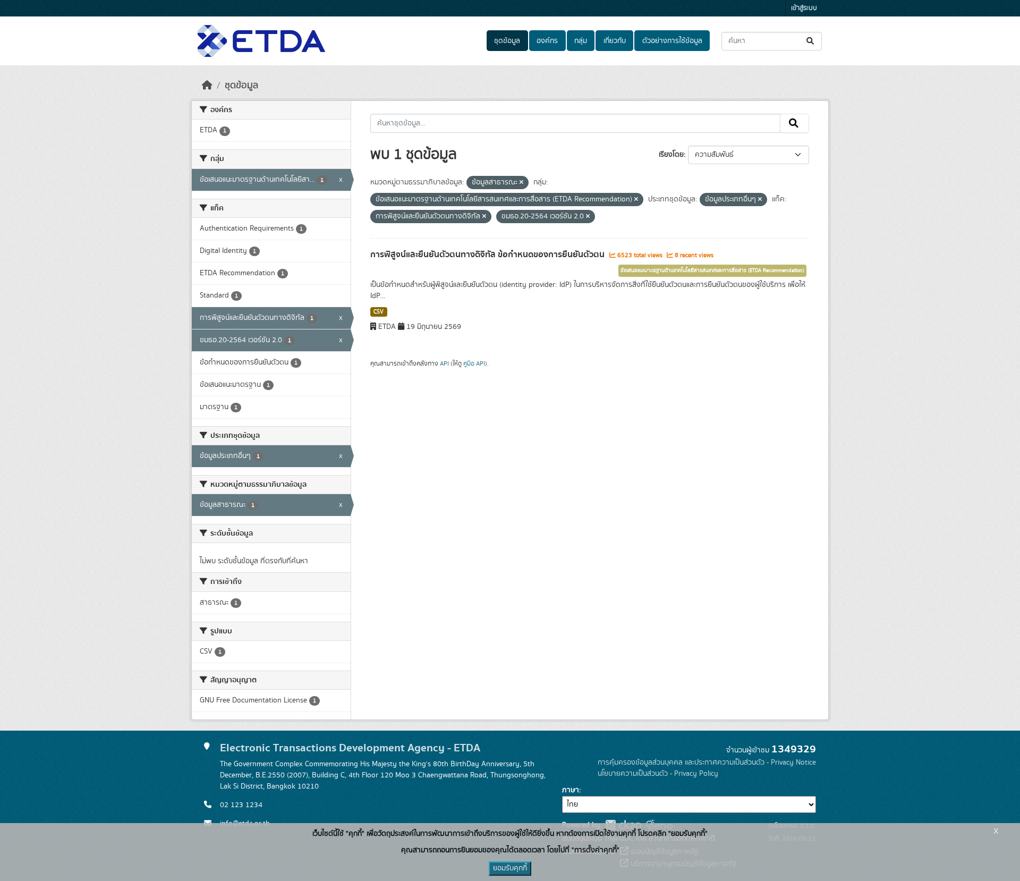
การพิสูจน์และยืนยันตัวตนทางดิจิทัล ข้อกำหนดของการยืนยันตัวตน (488, 254)
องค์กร (547, 41)
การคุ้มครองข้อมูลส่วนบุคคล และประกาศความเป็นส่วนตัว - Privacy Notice (707, 762)
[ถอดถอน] (521, 183)
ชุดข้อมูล (507, 41)
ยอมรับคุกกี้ (510, 868)
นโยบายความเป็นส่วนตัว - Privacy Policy (658, 773)
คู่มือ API (474, 363)
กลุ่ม (580, 41)
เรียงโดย (671, 154)
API (444, 363)
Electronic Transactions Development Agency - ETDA (350, 748)
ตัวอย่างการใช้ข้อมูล (672, 41)
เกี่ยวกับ (615, 41)
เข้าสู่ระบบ (804, 8)
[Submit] (811, 41)
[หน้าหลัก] (207, 85)
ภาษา (570, 790)
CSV (378, 312)
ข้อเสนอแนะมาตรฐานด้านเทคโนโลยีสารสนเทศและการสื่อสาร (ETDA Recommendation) (712, 270)
